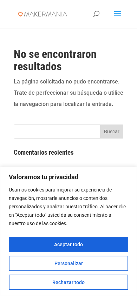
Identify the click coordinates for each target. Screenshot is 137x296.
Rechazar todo (68, 282)
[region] (68, 231)
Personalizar (68, 263)
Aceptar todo (68, 244)
